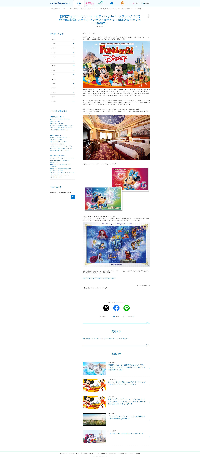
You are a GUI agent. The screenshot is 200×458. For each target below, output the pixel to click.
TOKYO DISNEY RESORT (60, 3)
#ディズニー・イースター (63, 119)
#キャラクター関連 (55, 127)
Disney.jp (138, 453)
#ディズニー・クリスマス (56, 125)
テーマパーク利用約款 (101, 453)
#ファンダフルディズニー (56, 175)
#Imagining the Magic (55, 160)
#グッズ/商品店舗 (54, 130)
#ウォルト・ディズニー (56, 177)
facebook (116, 308)
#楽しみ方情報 (86, 338)
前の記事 (102, 316)
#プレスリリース (61, 158)
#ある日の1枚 (65, 160)
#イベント (52, 119)
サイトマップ (63, 453)
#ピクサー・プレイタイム (63, 137)
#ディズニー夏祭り (55, 121)
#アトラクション (64, 130)
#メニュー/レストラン (66, 127)
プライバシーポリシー (74, 453)
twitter (106, 308)
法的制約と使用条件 (88, 453)
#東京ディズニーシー (56, 135)
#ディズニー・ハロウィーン (57, 123)
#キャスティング (54, 162)
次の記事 (130, 316)
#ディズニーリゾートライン (57, 170)
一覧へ (117, 316)
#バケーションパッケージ (67, 172)
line (126, 308)
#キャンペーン (95, 338)
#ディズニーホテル (55, 172)
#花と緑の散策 (54, 166)
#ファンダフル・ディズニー (107, 338)
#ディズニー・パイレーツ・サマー (58, 142)
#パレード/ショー (69, 125)
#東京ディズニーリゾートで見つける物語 (60, 168)
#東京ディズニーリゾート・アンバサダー (60, 164)
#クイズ (66, 175)
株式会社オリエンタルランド (126, 453)
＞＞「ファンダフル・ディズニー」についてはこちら (98, 278)
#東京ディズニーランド (57, 117)
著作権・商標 (112, 453)
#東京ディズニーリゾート (122, 338)
